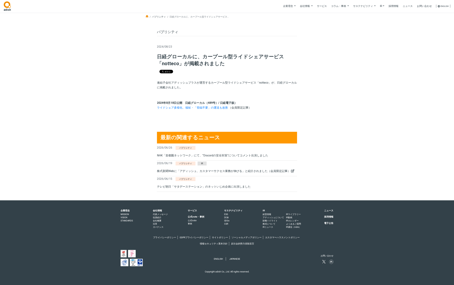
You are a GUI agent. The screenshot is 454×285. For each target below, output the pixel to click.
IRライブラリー (293, 214)
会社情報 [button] (305, 6)
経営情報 (267, 214)
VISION (124, 217)
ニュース (408, 6)
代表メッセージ (160, 214)
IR (264, 210)
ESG (226, 214)
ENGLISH (218, 259)
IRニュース (268, 227)
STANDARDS (127, 220)
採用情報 (393, 6)
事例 (190, 223)
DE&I (226, 217)
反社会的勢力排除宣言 (242, 243)
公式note (192, 220)
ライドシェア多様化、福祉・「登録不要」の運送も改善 (193, 107)
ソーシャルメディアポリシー (247, 237)
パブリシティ (159, 16)
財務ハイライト (270, 220)
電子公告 (328, 223)
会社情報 (157, 210)
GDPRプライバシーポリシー (194, 237)
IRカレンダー (292, 220)
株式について (269, 224)
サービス (322, 6)
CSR (226, 224)
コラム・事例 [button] (339, 6)
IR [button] (381, 6)
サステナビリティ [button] (363, 6)
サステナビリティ (233, 210)
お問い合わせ (424, 6)
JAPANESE (234, 259)
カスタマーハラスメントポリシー (282, 237)
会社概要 (157, 220)
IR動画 (289, 217)
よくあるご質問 (293, 224)
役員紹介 (157, 217)
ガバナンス (158, 227)
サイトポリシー (220, 237)
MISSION (125, 214)
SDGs (226, 220)
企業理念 (125, 210)
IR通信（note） (293, 227)
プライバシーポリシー (164, 237)
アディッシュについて (273, 217)
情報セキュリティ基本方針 (214, 243)
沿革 (155, 224)
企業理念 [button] (288, 6)
